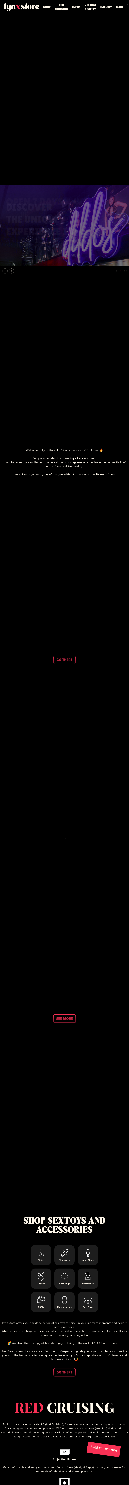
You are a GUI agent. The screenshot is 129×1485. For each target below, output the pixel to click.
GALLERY (106, 7)
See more (64, 1018)
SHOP (47, 7)
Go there (64, 660)
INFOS (76, 7)
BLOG (119, 7)
